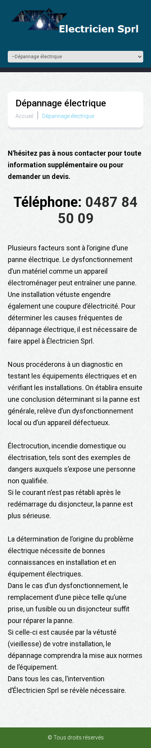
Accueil (24, 116)
